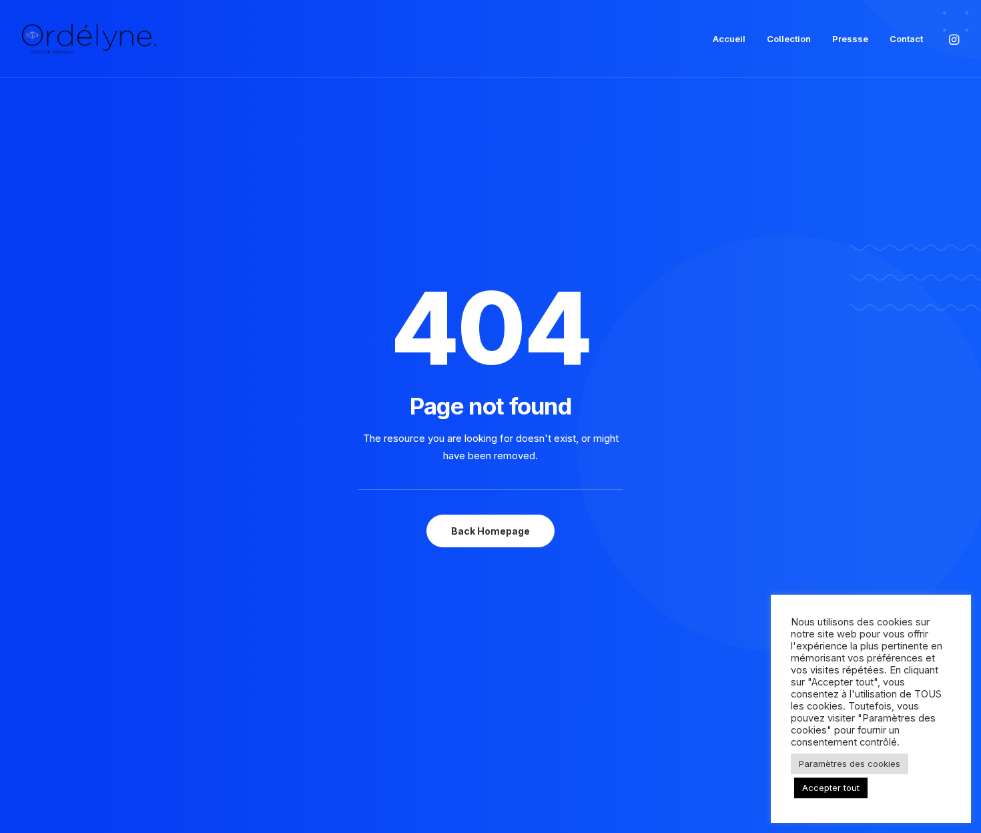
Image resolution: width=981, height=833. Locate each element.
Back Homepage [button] (490, 531)
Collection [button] (789, 38)
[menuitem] (729, 39)
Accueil (729, 38)
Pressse (850, 38)
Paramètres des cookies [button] (849, 763)
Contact (906, 38)
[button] (953, 39)
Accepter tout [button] (831, 787)
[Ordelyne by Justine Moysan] (89, 39)
